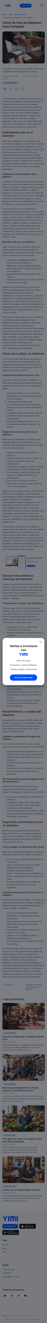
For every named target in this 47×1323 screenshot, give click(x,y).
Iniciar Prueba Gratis (23, 677)
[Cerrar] (40, 642)
